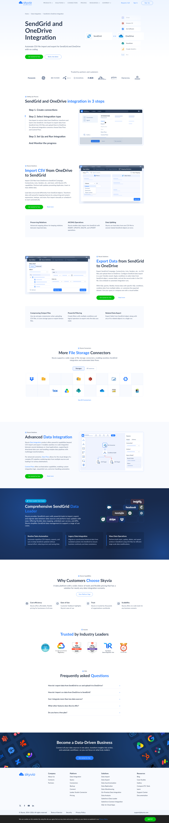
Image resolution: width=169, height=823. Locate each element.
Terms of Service (56, 812)
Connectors (74, 783)
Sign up (31, 118)
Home (27, 14)
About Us (51, 777)
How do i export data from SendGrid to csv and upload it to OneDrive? (75, 686)
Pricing (72, 795)
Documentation (142, 795)
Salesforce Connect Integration (112, 802)
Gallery (139, 783)
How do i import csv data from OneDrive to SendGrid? (69, 692)
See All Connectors (84, 400)
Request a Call (125, 3)
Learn (139, 789)
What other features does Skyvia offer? (63, 706)
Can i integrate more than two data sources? (65, 699)
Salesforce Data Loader (109, 798)
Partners (51, 783)
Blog (138, 777)
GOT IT (150, 819)
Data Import (105, 777)
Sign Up (147, 3)
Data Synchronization (108, 783)
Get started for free (34, 57)
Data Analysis (106, 795)
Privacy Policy (80, 812)
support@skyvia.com (141, 812)
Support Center (142, 792)
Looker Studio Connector (78, 792)
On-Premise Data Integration (111, 792)
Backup (72, 786)
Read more (50, 207)
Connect (73, 789)
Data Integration (36, 14)
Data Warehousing (107, 789)
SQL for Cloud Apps (108, 805)
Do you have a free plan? (57, 713)
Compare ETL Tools (143, 786)
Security (69, 812)
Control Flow (29, 466)
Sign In (135, 3)
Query (72, 780)
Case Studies (141, 780)
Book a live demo (53, 57)
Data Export (105, 780)
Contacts (51, 780)
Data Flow (45, 457)
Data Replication (107, 786)
